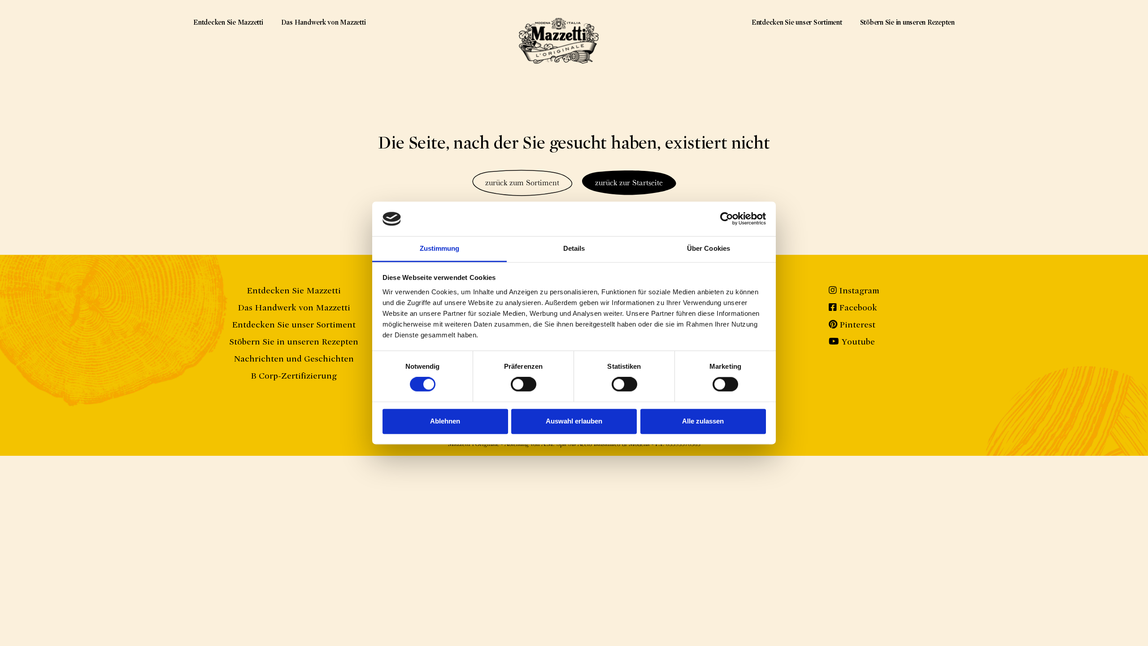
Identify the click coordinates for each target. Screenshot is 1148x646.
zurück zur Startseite (629, 182)
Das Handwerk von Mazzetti (323, 22)
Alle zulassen (703, 421)
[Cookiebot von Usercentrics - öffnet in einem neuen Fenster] (726, 219)
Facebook (857, 307)
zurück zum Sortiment (522, 182)
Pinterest (856, 324)
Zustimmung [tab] (440, 248)
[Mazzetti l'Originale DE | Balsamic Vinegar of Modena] (559, 41)
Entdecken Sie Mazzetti (228, 22)
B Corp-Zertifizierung (294, 376)
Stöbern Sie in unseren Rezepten (907, 22)
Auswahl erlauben (574, 421)
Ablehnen (445, 421)
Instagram (858, 290)
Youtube (857, 341)
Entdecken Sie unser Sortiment (797, 22)
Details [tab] (574, 248)
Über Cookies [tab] (708, 248)
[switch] (523, 384)
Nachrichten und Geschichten (294, 359)
